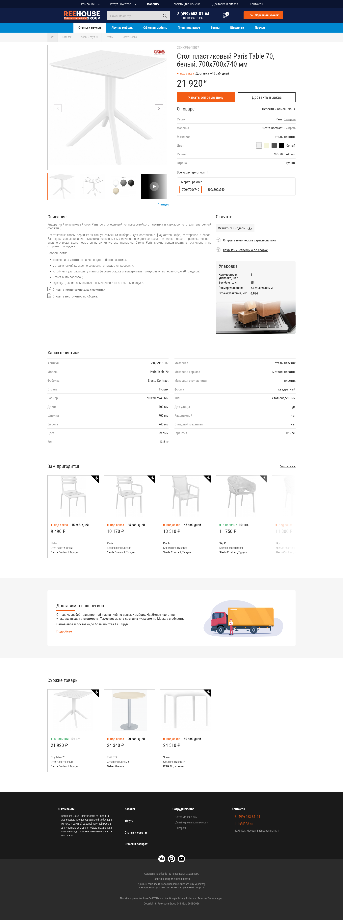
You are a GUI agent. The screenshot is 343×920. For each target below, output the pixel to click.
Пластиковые (129, 37)
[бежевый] (266, 145)
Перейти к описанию (277, 109)
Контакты (256, 4)
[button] (159, 108)
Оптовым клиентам (186, 816)
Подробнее (64, 631)
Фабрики (153, 4)
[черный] (281, 145)
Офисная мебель (155, 28)
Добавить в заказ (267, 97)
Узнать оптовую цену (205, 97)
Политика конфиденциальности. (172, 878)
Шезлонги (237, 28)
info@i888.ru (244, 824)
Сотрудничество (120, 4)
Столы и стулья (89, 28)
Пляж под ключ (189, 28)
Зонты (215, 28)
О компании (86, 4)
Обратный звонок (266, 15)
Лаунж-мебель (122, 28)
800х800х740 (215, 190)
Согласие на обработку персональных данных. (171, 873)
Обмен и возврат (136, 844)
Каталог (66, 37)
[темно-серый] (274, 145)
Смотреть (290, 119)
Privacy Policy (185, 898)
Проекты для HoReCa (186, 4)
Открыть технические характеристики (78, 289)
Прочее (260, 28)
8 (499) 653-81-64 (193, 15)
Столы (109, 37)
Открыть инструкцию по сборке (74, 296)
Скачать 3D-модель (231, 228)
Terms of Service (207, 898)
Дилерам (180, 828)
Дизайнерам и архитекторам (191, 822)
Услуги (129, 821)
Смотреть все (288, 466)
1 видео (163, 204)
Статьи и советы (136, 832)
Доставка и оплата (225, 4)
